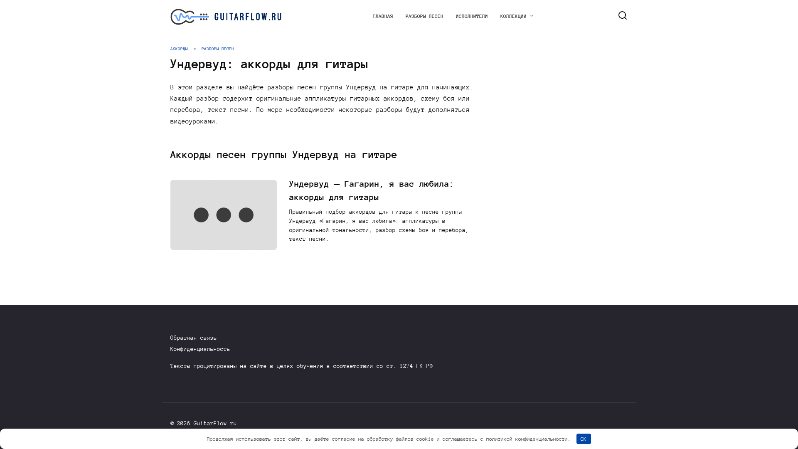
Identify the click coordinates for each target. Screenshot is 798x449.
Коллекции (513, 16)
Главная (383, 16)
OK (583, 439)
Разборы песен (424, 16)
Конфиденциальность (200, 349)
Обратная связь (193, 338)
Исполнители (472, 16)
